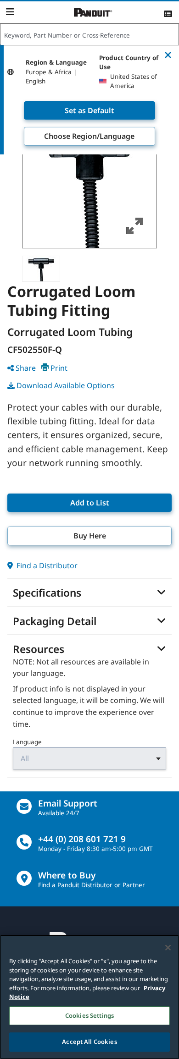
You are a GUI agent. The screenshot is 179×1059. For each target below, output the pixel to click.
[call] (24, 842)
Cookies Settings (89, 1015)
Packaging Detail (54, 621)
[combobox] (89, 35)
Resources (38, 649)
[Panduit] (93, 12)
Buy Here (89, 536)
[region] (89, 997)
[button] (89, 181)
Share (26, 368)
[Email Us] (24, 806)
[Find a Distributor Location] (24, 878)
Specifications (47, 593)
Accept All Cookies (89, 1041)
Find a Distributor (46, 565)
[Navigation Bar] (10, 11)
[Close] (168, 948)
